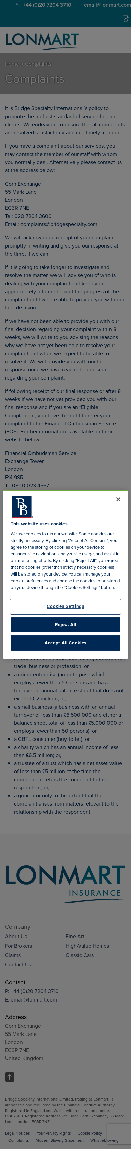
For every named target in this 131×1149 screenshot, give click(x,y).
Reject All (65, 624)
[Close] (118, 499)
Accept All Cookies (65, 642)
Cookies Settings (65, 606)
